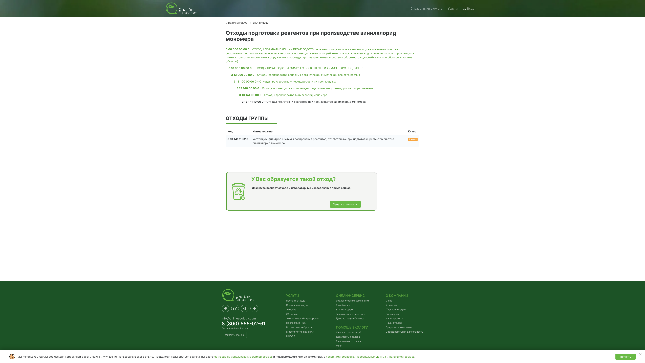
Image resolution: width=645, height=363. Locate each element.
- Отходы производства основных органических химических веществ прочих (295, 74)
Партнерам (392, 314)
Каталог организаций (348, 332)
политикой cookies (401, 356)
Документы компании (399, 327)
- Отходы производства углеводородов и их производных (285, 81)
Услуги (453, 8)
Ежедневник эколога (348, 341)
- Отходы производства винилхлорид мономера (283, 95)
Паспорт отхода (295, 300)
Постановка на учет (298, 305)
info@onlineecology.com (239, 318)
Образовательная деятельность (404, 331)
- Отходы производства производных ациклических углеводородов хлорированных (304, 88)
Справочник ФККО (236, 22)
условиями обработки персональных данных (356, 356)
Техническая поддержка (350, 314)
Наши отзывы (394, 322)
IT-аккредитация (396, 309)
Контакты (391, 305)
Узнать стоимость (345, 204)
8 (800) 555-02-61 (244, 324)
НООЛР (290, 336)
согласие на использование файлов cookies (243, 356)
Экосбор (291, 309)
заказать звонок (234, 334)
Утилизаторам (344, 309)
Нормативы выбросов (299, 327)
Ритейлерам (343, 305)
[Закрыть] (640, 354)
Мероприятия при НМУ (300, 331)
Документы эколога (348, 336)
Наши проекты (394, 318)
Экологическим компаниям (352, 300)
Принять (625, 356)
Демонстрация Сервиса (350, 318)
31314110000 (260, 22)
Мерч (339, 345)
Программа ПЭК (296, 322)
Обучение (292, 314)
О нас (389, 300)
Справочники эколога (426, 8)
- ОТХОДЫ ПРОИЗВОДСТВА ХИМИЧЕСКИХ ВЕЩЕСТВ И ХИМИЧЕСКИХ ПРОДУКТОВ (295, 68)
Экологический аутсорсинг (302, 318)
